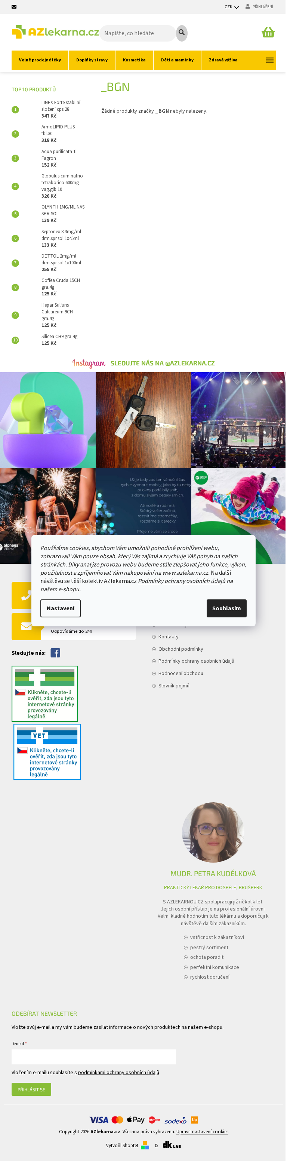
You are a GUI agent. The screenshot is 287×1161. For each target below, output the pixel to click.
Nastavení (60, 608)
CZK (229, 7)
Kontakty (168, 637)
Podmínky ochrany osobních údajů (181, 581)
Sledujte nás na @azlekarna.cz (163, 363)
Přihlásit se (31, 1089)
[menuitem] (40, 60)
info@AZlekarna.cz (80, 626)
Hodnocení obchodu (180, 673)
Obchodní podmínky (180, 649)
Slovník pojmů (173, 686)
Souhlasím (226, 608)
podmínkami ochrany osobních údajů (118, 1072)
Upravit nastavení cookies (202, 1131)
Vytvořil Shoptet (122, 1145)
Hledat (182, 33)
